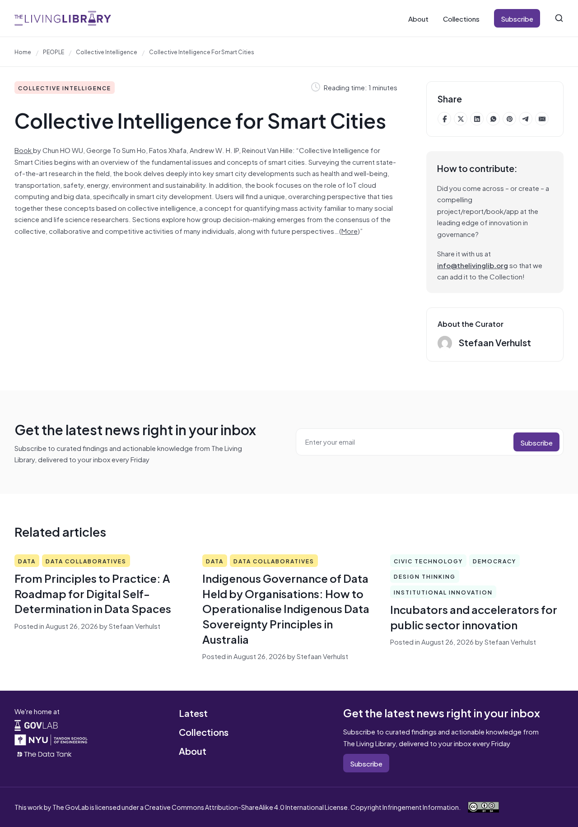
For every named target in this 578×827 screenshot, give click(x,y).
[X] (460, 118)
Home (22, 51)
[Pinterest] (509, 118)
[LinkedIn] (477, 118)
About (418, 18)
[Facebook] (444, 118)
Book (23, 149)
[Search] (559, 18)
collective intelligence (106, 51)
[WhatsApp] (493, 118)
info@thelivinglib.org (472, 264)
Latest (193, 712)
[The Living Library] (62, 18)
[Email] (542, 118)
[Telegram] (525, 118)
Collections (461, 18)
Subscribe (517, 18)
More (349, 230)
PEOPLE (53, 51)
